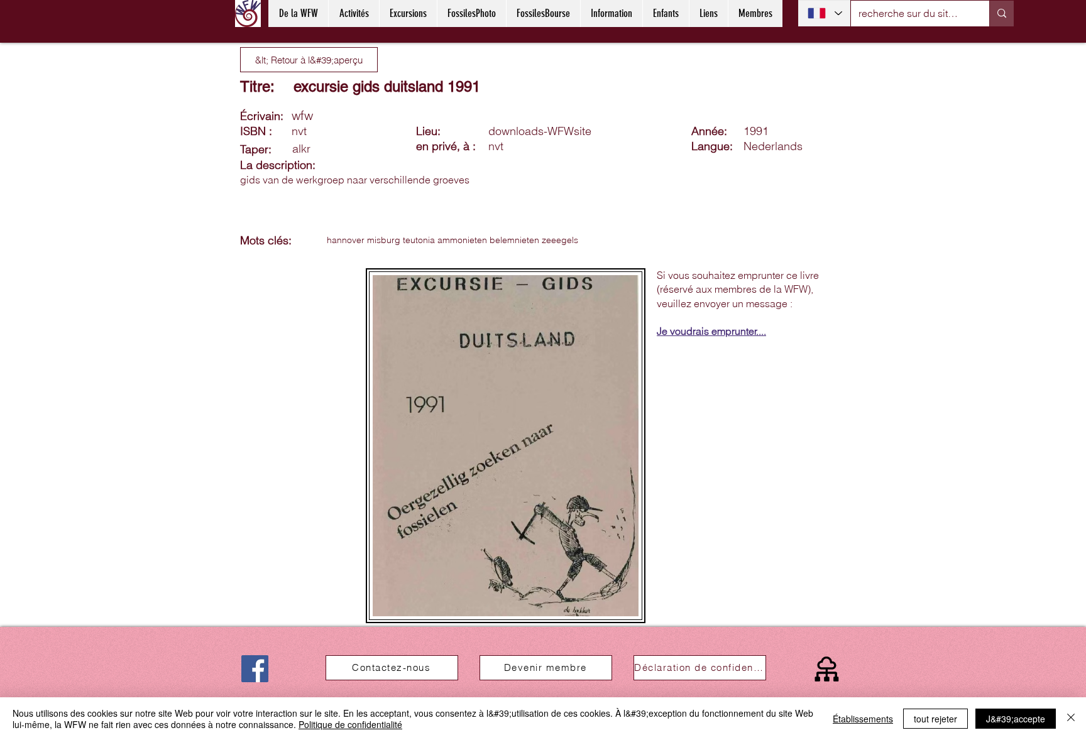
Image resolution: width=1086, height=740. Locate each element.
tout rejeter (935, 718)
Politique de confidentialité (350, 724)
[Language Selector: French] (824, 13)
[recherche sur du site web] (1001, 13)
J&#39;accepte (1015, 718)
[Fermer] (1070, 718)
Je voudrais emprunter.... (711, 331)
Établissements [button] (863, 718)
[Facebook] (254, 668)
